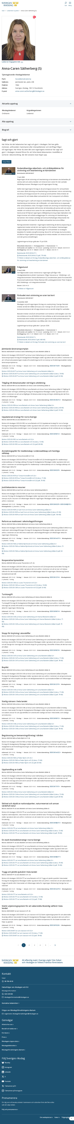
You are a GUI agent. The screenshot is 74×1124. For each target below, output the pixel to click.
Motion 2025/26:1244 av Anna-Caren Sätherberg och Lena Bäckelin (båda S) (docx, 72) (34, 794)
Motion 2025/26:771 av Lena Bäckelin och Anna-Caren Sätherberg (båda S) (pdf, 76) (33, 865)
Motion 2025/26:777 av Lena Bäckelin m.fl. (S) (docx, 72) (23, 897)
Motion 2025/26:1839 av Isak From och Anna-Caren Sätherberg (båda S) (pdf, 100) (32, 515)
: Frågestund (26, 289)
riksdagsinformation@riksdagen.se (16, 997)
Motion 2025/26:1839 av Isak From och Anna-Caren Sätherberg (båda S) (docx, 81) (32, 512)
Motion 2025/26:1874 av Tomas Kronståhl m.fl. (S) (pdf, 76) (24, 481)
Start (3, 11)
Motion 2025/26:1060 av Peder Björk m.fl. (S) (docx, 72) (23, 760)
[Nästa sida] (55, 945)
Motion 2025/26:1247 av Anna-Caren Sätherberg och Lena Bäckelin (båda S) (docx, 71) (34, 658)
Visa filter (6, 162)
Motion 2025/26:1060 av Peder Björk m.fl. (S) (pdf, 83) (22, 763)
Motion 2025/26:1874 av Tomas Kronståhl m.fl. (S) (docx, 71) (25, 478)
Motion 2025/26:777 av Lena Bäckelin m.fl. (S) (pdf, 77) (23, 899)
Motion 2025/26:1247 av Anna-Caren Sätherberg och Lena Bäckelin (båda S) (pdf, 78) (33, 661)
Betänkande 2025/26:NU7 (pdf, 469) (32, 340)
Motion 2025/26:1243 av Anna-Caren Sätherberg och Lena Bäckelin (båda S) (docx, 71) (34, 692)
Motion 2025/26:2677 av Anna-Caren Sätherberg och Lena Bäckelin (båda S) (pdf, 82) (33, 376)
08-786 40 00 (9, 981)
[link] (18, 945)
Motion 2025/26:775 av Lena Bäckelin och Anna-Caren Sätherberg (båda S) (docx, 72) (33, 831)
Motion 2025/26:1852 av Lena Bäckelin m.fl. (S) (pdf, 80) (23, 444)
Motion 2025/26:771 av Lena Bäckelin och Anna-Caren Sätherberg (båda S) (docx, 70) (33, 863)
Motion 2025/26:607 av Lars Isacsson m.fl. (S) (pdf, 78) (23, 936)
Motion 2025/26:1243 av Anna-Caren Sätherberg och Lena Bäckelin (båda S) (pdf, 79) (33, 695)
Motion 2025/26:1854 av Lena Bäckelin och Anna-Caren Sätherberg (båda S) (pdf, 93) (33, 410)
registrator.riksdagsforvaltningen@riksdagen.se (21, 1014)
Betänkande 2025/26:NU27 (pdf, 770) (32, 255)
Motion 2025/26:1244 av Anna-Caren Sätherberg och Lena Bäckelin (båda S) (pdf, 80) (33, 797)
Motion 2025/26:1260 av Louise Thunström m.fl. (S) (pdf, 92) (25, 588)
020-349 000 (9, 994)
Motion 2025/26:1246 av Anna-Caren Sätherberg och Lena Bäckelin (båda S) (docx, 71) (34, 726)
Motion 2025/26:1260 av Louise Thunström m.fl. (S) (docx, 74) (25, 585)
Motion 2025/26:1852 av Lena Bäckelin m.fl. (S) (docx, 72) (24, 442)
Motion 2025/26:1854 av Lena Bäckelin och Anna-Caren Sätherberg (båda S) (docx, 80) (34, 408)
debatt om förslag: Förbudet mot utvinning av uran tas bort (42, 342)
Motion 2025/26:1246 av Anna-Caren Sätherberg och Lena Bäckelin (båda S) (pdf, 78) (33, 729)
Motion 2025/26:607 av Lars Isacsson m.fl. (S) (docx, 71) (23, 933)
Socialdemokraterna (23, 79)
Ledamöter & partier (13, 11)
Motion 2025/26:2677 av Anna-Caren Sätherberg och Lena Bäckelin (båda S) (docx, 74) (34, 374)
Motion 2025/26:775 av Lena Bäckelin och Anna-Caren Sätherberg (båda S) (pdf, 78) (33, 833)
